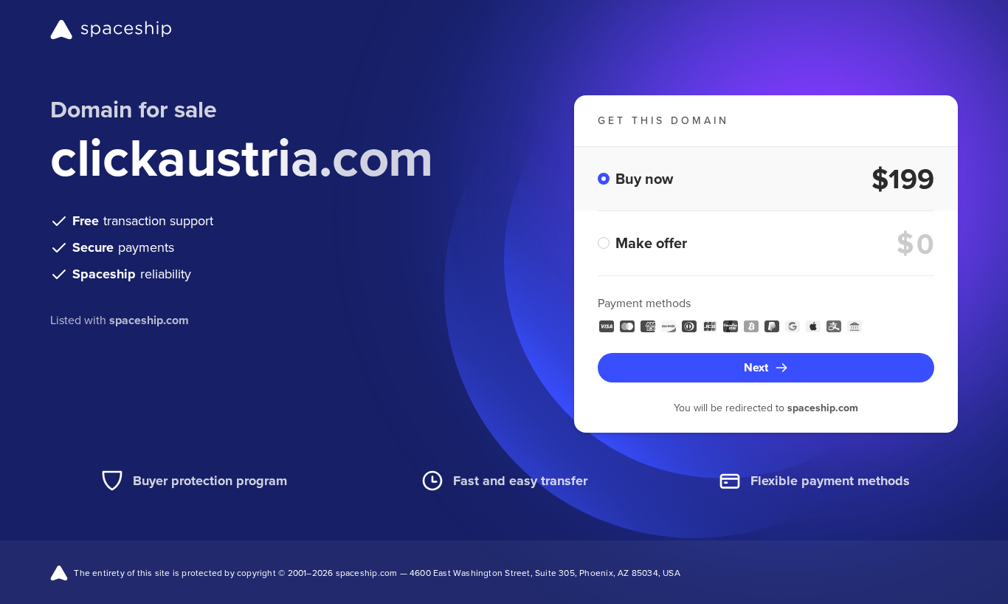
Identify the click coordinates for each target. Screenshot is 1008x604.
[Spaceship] (111, 29)
